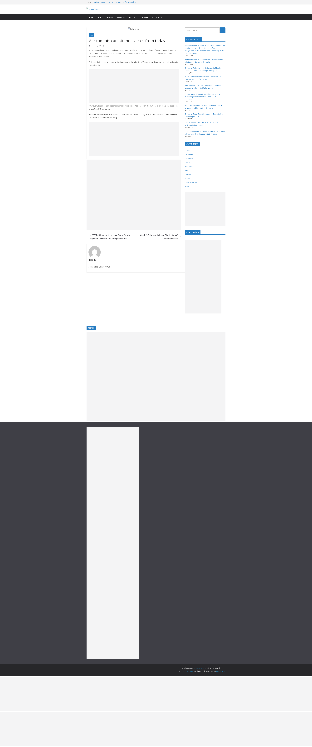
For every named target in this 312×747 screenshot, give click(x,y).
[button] (161, 17)
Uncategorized (191, 182)
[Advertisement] (134, 86)
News (100, 17)
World (109, 17)
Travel (145, 17)
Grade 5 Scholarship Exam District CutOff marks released (159, 237)
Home (91, 17)
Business (121, 17)
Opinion (156, 17)
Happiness (189, 158)
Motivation (189, 166)
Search (222, 30)
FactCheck (133, 17)
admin (106, 46)
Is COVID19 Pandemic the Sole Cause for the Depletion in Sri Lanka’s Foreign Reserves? (109, 237)
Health (187, 162)
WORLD (188, 186)
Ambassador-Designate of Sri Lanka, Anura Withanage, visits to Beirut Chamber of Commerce (202, 96)
